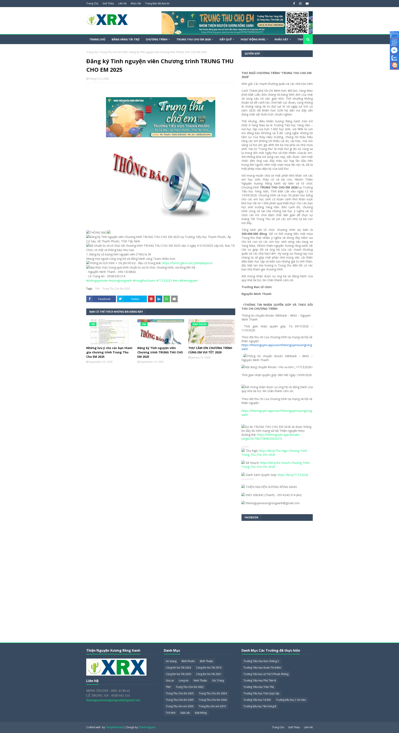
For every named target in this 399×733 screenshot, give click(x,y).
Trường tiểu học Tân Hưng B (260, 706)
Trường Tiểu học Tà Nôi (257, 700)
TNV (97, 288)
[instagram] (300, 3)
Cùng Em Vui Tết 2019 (208, 667)
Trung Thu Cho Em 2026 (213, 700)
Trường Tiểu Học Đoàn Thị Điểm (262, 667)
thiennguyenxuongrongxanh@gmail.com (113, 700)
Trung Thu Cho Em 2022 (190, 687)
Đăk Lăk (185, 712)
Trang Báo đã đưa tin (157, 3)
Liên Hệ (308, 727)
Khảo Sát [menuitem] (281, 39)
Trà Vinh (170, 712)
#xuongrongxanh (120, 280)
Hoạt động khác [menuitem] (253, 39)
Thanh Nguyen (147, 727)
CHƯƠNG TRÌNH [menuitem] (156, 39)
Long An (183, 680)
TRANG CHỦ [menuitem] (97, 39)
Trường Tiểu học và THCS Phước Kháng (266, 674)
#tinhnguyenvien (97, 280)
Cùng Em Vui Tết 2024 (178, 667)
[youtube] (307, 3)
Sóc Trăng (218, 680)
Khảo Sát (136, 3)
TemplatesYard (115, 727)
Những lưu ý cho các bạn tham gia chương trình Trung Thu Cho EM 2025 (109, 352)
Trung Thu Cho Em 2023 (180, 693)
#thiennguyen (189, 280)
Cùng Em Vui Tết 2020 (178, 674)
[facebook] (294, 3)
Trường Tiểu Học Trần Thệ (259, 687)
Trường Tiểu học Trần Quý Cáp (261, 693)
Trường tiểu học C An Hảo (291, 700)
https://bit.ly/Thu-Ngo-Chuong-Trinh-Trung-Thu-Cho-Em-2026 (274, 453)
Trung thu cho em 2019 (212, 706)
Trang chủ (92, 52)
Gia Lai (170, 680)
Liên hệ (122, 3)
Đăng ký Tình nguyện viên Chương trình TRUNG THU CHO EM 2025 (160, 352)
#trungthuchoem (144, 280)
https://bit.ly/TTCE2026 (293, 475)
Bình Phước (188, 661)
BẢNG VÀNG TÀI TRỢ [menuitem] (125, 39)
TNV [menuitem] (300, 39)
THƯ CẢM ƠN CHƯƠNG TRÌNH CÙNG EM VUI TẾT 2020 (210, 350)
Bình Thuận (206, 661)
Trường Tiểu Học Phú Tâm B (260, 680)
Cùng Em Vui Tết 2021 (208, 674)
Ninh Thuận (200, 680)
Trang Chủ (92, 3)
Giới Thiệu (108, 3)
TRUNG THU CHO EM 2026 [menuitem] (193, 39)
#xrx (176, 280)
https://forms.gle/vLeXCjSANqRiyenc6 (187, 263)
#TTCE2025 (164, 280)
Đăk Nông (201, 712)
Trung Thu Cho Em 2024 (213, 693)
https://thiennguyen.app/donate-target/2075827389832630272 (270, 437)
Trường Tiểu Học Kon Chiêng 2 (261, 661)
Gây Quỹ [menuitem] (225, 39)
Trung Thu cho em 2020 (179, 706)
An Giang (171, 661)
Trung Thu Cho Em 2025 (114, 52)
